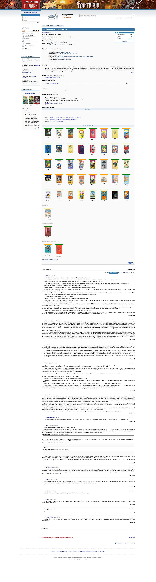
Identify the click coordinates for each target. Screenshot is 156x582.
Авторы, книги (35, 30)
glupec (47, 425)
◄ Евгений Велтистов (48, 25)
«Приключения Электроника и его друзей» (63, 36)
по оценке (132, 272)
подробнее (124, 41)
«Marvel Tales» (35, 82)
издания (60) (59, 25)
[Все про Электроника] (70, 168)
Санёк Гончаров (50, 417)
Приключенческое (64, 52)
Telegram (94, 551)
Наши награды (81, 551)
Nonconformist (49, 517)
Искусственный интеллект (85, 56)
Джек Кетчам (30, 91)
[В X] (132, 263)
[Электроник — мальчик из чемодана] (81, 198)
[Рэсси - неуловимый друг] (126, 137)
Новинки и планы (29, 33)
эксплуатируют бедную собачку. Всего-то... (53, 445)
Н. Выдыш (51, 42)
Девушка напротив (30, 93)
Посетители (28, 43)
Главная (27, 28)
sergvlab (48, 509)
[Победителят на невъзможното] (48, 252)
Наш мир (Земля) (61, 53)
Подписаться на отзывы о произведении (125, 543)
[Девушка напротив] (37, 103)
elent (47, 491)
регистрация (27, 12)
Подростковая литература (64, 59)
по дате (120, 272)
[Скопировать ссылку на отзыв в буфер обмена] (45, 275)
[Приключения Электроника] (48, 136)
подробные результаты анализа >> (54, 103)
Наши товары (101, 551)
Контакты (74, 551)
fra (59, 551)
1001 (47, 275)
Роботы (58, 56)
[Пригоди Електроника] (59, 253)
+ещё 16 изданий (88, 125)
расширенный (128, 17)
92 (55, 61)
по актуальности (113, 272)
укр (61, 551)
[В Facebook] (131, 263)
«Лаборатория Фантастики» (81, 559)
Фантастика (60, 50)
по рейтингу (125, 272)
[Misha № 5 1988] (48, 216)
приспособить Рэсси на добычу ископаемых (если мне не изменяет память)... (61, 436)
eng (57, 551)
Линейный (60, 57)
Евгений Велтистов (46, 32)
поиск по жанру (118, 17)
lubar (47, 363)
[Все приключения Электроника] (59, 168)
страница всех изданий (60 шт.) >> (50, 259)
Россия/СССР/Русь (71, 53)
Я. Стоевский (52, 44)
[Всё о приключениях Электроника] (126, 167)
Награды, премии (29, 35)
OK (37, 22)
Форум (26, 48)
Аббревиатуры (48, 77)
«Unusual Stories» (26, 82)
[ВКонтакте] (129, 263)
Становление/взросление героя (69, 56)
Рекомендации (28, 40)
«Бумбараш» (54, 92)
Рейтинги (27, 38)
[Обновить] (38, 93)
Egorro (132, 72)
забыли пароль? (34, 12)
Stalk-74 (48, 395)
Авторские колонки (29, 45)
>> (38, 125)
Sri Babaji (24, 111)
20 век (58, 55)
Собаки (54, 77)
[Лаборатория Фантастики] (53, 15)
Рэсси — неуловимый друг (53, 83)
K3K (47, 499)
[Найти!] (133, 15)
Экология (58, 77)
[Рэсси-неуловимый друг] (93, 183)
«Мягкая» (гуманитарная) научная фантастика (75, 50)
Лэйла (47, 479)
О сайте (53, 551)
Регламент (65, 551)
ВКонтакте (89, 551)
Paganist (48, 467)
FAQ (70, 551)
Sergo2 (47, 344)
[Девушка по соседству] (25, 103)
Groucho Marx (49, 320)
